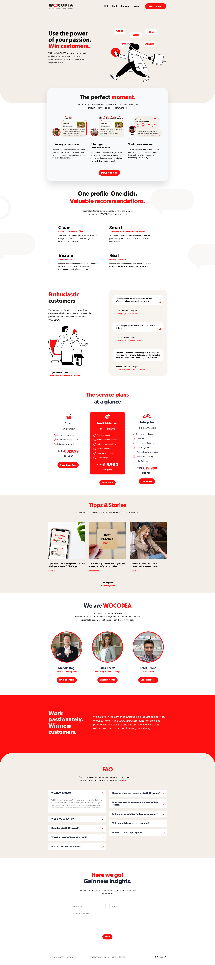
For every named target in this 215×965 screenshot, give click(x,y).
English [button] (162, 957)
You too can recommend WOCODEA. (64, 376)
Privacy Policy (96, 957)
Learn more (107, 483)
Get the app (155, 6)
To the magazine (107, 586)
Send (107, 937)
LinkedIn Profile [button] (66, 680)
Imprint (106, 957)
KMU (114, 6)
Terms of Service (118, 957)
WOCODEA (69, 957)
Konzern (125, 6)
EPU (106, 6)
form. (124, 781)
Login (136, 6)
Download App (109, 173)
